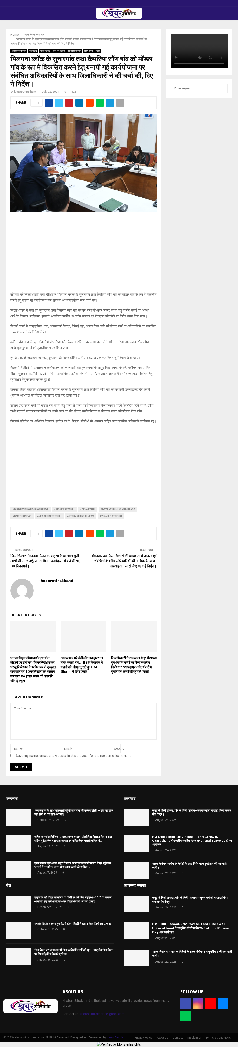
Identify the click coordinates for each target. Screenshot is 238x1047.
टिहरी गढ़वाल (45, 51)
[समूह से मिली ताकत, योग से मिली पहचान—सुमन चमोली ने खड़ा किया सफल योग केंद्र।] (136, 817)
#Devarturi (87, 509)
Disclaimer (194, 1037)
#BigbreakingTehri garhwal (30, 509)
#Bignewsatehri (64, 509)
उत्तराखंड (33, 51)
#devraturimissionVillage (118, 509)
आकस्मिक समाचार (19, 51)
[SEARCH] (223, 88)
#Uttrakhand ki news (80, 516)
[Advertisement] (83, 254)
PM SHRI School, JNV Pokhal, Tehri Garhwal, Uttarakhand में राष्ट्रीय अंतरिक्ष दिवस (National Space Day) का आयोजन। (192, 840)
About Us (162, 1037)
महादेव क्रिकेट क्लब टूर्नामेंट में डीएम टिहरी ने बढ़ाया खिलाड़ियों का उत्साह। (73, 923)
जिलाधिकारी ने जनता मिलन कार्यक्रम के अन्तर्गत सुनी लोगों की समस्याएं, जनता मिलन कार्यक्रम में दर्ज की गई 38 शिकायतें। (44, 561)
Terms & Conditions (218, 1037)
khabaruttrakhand (25, 91)
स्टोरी (98, 51)
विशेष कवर (88, 51)
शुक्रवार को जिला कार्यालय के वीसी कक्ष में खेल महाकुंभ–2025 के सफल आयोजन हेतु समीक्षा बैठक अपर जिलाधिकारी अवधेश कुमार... (73, 899)
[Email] (223, 1003)
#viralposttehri (111, 516)
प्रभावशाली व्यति (74, 51)
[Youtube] (210, 1003)
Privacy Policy (143, 1037)
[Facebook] (185, 1003)
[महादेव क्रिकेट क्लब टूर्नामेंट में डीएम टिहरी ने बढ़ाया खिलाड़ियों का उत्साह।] (18, 930)
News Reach (115, 1037)
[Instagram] (198, 1003)
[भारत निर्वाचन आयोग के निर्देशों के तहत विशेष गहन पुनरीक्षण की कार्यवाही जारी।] (136, 870)
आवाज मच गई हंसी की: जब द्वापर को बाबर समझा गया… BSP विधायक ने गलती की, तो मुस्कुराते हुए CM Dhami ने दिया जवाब (82, 665)
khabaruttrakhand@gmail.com (102, 1014)
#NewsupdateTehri (49, 516)
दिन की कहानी (59, 51)
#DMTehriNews (22, 516)
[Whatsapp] (185, 1016)
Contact (178, 1037)
